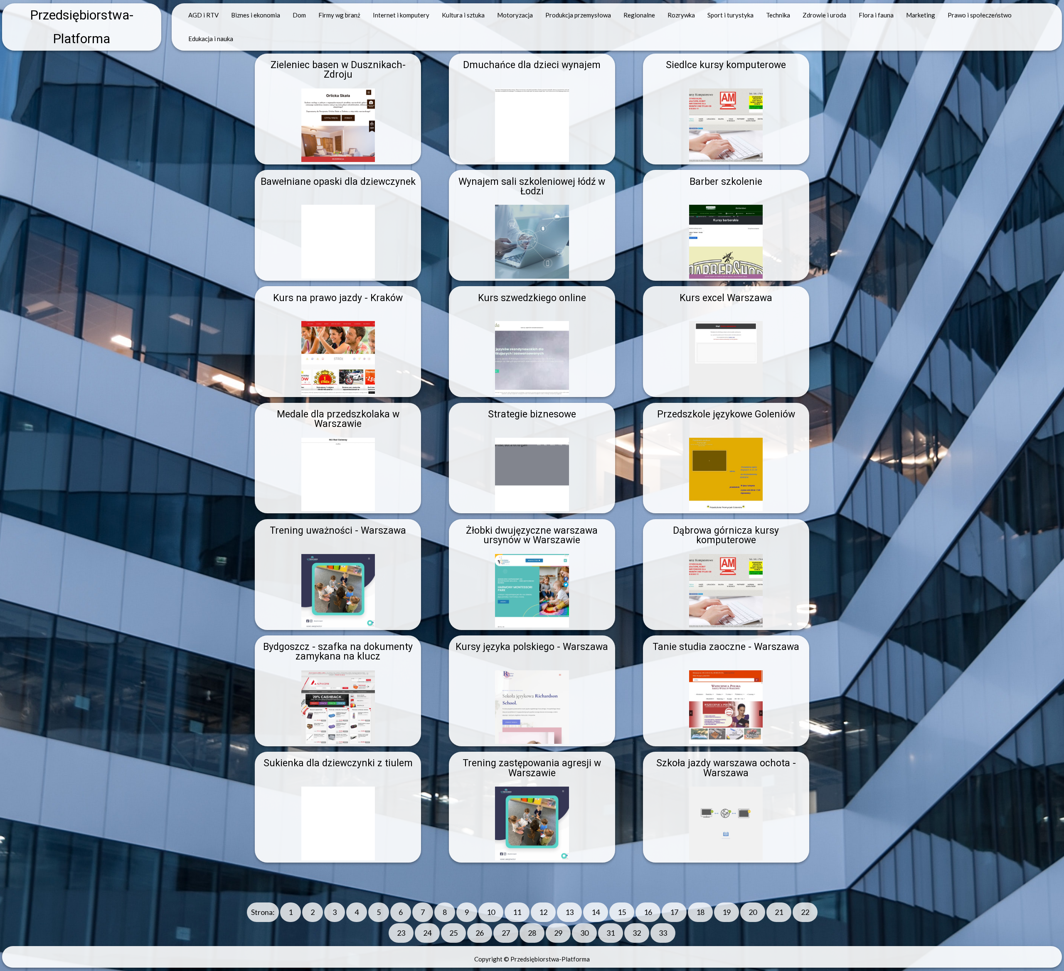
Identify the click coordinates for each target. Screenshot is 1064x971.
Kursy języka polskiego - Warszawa (532, 647)
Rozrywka (681, 15)
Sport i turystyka (730, 15)
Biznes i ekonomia (255, 15)
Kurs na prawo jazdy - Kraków (338, 298)
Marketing (920, 15)
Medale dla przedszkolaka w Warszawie (338, 419)
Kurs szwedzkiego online (532, 298)
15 (622, 912)
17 (674, 912)
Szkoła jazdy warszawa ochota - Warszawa (726, 767)
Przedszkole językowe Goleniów (726, 414)
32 (637, 932)
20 (753, 912)
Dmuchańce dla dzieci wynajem (532, 65)
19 (726, 912)
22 (805, 912)
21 (779, 912)
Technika (778, 15)
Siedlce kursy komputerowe (726, 65)
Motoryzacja (515, 15)
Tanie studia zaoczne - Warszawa (726, 647)
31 (610, 932)
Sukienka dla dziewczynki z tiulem (338, 763)
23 (401, 932)
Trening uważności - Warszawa (338, 530)
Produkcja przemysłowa (578, 15)
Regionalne (639, 15)
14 (595, 912)
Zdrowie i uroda (824, 15)
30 (584, 932)
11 (517, 912)
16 (648, 912)
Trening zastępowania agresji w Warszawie (532, 767)
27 (506, 932)
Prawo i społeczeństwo (980, 15)
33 (663, 932)
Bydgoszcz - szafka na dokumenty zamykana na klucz (338, 651)
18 (700, 912)
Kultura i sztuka (463, 15)
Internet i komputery (401, 15)
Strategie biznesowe (532, 414)
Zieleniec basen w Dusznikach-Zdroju (338, 69)
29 (558, 932)
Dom (299, 15)
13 (569, 912)
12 (543, 912)
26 (479, 932)
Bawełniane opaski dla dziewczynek (338, 181)
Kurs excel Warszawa (726, 298)
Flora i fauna (876, 15)
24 (427, 932)
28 (532, 932)
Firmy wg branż (339, 15)
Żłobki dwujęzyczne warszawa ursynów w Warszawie (532, 535)
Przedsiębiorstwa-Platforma (81, 27)
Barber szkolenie (726, 181)
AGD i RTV (203, 15)
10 (491, 912)
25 (453, 932)
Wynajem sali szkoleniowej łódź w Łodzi (531, 186)
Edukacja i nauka (210, 38)
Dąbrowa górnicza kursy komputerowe (726, 535)
